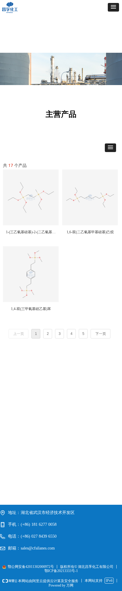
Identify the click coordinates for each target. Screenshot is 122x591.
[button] (113, 7)
